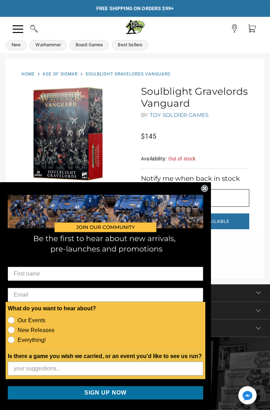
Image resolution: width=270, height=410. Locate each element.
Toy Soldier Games (179, 115)
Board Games (89, 44)
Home (28, 74)
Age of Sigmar (60, 74)
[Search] (27, 28)
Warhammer (48, 44)
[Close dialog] (204, 188)
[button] (247, 396)
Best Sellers (130, 44)
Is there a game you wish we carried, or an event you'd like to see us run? (105, 356)
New (16, 44)
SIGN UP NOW (105, 393)
